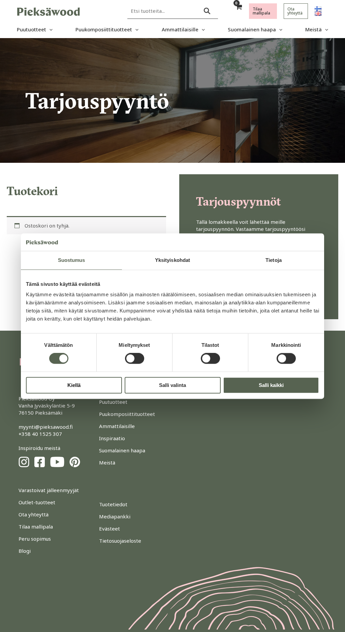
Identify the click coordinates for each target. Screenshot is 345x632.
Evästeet (109, 528)
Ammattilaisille (180, 29)
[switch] (134, 358)
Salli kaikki (271, 385)
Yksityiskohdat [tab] (172, 260)
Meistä (313, 29)
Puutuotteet (31, 29)
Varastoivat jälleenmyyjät (49, 490)
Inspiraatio (112, 438)
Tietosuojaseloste (120, 540)
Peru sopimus (35, 538)
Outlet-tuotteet (37, 502)
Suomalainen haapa (252, 29)
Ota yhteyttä (34, 514)
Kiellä (74, 385)
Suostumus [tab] (71, 260)
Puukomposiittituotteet (103, 29)
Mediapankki (114, 516)
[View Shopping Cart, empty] (238, 11)
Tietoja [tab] (273, 260)
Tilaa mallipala (36, 526)
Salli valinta (172, 385)
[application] (49, 29)
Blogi (25, 550)
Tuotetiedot (113, 504)
